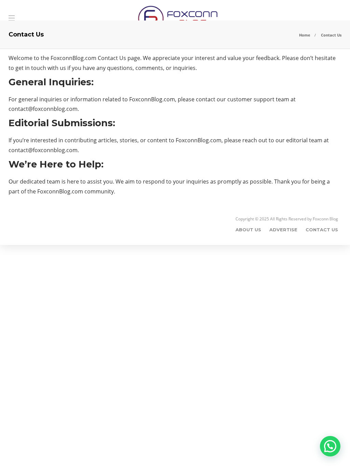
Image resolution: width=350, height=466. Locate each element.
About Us (248, 229)
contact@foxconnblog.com (43, 109)
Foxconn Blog (325, 219)
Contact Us (322, 229)
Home (304, 35)
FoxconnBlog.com (73, 58)
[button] (330, 446)
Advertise (283, 229)
